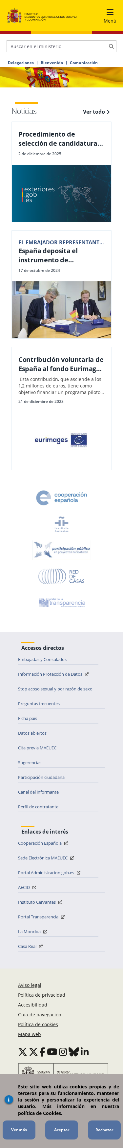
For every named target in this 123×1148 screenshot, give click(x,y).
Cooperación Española (40, 843)
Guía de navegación (39, 1014)
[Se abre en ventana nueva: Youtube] (52, 1051)
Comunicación (84, 63)
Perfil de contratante (38, 807)
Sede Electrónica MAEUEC (43, 858)
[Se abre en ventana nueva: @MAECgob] (22, 1051)
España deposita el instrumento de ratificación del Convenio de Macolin (57, 255)
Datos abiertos (32, 733)
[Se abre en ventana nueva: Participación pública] (61, 550)
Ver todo (94, 111)
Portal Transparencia (38, 917)
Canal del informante (38, 792)
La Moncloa (30, 931)
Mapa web (29, 1034)
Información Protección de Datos (50, 674)
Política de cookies (38, 1024)
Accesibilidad (32, 1005)
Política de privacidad (41, 995)
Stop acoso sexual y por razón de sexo (55, 689)
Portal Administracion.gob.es (46, 872)
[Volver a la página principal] (42, 15)
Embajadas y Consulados (42, 659)
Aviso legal (29, 985)
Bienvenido (52, 63)
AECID (24, 887)
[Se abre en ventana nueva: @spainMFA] (33, 1051)
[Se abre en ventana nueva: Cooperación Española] (62, 498)
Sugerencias (29, 762)
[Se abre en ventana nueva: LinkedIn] (85, 1051)
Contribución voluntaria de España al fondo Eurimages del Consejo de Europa (60, 364)
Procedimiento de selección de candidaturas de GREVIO (59, 139)
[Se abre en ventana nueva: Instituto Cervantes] (62, 524)
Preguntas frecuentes (39, 703)
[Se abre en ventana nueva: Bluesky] (74, 1051)
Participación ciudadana (41, 777)
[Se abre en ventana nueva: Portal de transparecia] (61, 603)
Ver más (19, 1130)
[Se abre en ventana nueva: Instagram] (63, 1051)
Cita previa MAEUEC (37, 748)
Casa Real (27, 946)
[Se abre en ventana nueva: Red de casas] (61, 576)
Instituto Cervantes (37, 902)
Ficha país (27, 718)
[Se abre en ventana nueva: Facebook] (42, 1051)
